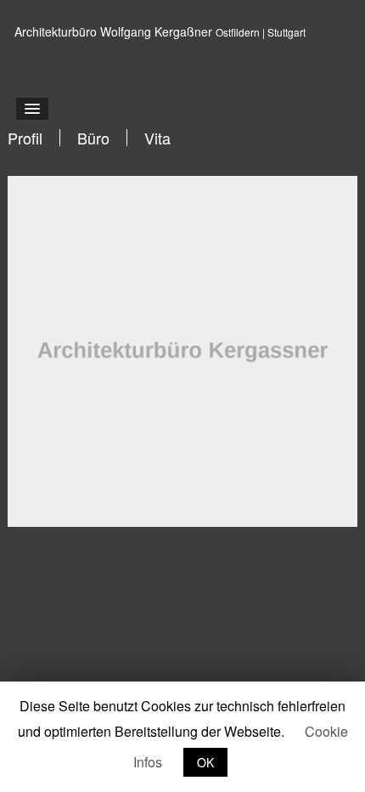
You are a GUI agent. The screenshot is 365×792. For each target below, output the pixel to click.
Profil (25, 138)
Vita (157, 138)
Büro (93, 138)
